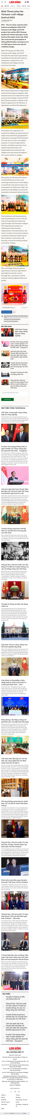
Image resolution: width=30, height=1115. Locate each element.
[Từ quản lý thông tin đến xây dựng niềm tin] (5, 374)
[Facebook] (18, 1091)
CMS (12, 1113)
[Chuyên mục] (2, 2)
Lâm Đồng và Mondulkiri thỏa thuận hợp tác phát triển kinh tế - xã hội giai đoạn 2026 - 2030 (14, 682)
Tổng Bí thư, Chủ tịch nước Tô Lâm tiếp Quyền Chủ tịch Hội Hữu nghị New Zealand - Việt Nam (14, 916)
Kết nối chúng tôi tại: (15, 1088)
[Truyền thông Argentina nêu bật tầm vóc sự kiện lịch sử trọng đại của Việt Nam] (5, 365)
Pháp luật (3, 1099)
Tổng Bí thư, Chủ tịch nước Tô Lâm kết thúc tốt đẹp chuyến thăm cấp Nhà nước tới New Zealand (14, 844)
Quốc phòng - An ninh (21, 1099)
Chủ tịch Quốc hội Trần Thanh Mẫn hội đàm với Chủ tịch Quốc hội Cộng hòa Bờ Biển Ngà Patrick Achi (19, 355)
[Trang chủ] (2, 6)
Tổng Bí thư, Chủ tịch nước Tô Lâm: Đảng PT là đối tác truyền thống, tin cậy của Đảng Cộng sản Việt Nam (19, 384)
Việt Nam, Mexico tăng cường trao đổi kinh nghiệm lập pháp (14, 646)
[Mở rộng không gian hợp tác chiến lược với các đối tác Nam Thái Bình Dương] (15, 828)
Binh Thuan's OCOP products (11, 321)
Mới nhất (6, 6)
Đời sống (18, 1097)
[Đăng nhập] (25, 2)
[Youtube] (15, 1091)
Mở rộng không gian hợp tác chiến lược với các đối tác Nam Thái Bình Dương (14, 803)
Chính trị (13, 6)
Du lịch (17, 1102)
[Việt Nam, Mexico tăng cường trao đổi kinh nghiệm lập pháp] (15, 666)
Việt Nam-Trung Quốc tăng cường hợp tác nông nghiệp (21, 332)
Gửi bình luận (7, 399)
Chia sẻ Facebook (7, 312)
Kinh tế (24, 6)
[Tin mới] (5, 2)
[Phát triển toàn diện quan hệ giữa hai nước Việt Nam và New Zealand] (15, 900)
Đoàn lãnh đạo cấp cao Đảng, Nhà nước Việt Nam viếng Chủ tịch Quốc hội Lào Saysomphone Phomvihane (15, 957)
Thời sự (19, 6)
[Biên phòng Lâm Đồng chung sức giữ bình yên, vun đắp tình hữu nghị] (15, 745)
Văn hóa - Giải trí (5, 1102)
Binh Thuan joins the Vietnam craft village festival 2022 (15, 316)
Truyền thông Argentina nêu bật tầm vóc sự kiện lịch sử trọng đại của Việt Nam (19, 365)
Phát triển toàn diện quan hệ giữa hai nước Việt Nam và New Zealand (14, 881)
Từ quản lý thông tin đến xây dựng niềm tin (19, 373)
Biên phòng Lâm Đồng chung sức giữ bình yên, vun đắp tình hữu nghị (15, 721)
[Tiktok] (11, 1091)
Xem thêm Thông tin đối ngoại (13, 408)
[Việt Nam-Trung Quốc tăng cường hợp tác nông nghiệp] (7, 332)
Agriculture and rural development (12, 319)
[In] (14, 312)
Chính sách (4, 1104)
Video (2, 1108)
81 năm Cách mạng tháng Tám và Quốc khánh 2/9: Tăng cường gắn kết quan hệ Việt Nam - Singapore (19, 344)
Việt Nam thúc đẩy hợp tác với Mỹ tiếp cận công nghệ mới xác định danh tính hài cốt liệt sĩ (14, 761)
